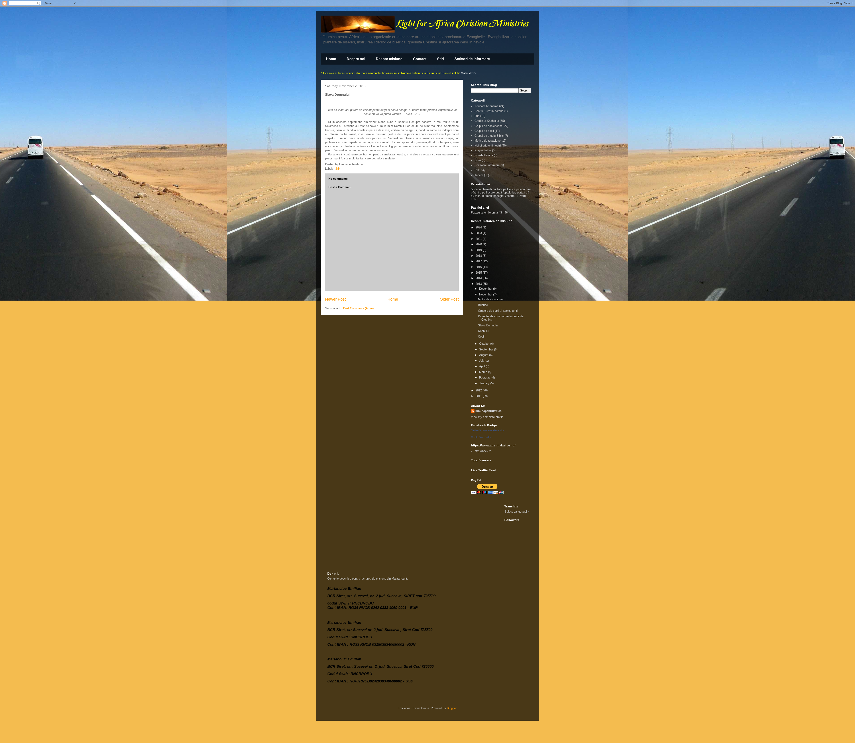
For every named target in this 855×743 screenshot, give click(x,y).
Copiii (481, 336)
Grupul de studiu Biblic (489, 135)
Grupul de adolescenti (488, 126)
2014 (479, 278)
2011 (479, 396)
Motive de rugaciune (487, 140)
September (486, 349)
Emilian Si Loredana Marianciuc (488, 430)
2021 (479, 238)
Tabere (478, 175)
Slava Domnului (488, 325)
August (484, 355)
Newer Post (335, 299)
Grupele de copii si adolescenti (498, 310)
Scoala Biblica (483, 155)
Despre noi (356, 59)
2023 (479, 233)
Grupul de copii (484, 130)
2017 (479, 261)
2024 (479, 227)
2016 (479, 267)
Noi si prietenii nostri (487, 145)
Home (331, 59)
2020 (479, 244)
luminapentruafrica (488, 411)
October (484, 343)
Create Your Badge (481, 437)
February (485, 377)
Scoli (477, 160)
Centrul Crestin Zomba (488, 111)
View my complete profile (487, 417)
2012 (479, 390)
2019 (479, 250)
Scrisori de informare (472, 59)
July (482, 360)
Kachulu (483, 331)
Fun (476, 116)
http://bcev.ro (482, 451)
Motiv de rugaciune (490, 299)
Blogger (451, 708)
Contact (419, 59)
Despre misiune (389, 59)
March (483, 372)
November (486, 294)
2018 (479, 255)
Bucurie (483, 305)
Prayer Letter (482, 150)
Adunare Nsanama (486, 106)
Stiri (440, 59)
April (482, 366)
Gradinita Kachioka (486, 120)
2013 (479, 283)
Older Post (449, 299)
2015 (479, 272)
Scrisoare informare (487, 165)
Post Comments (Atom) (358, 308)
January (484, 383)
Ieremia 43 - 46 (498, 212)
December (486, 288)
